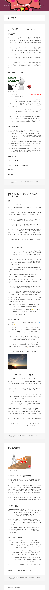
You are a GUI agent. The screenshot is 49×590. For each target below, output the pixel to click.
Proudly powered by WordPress (14, 587)
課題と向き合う (33, 577)
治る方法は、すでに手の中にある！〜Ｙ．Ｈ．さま (21, 570)
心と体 (37, 181)
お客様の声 (23, 435)
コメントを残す (11, 182)
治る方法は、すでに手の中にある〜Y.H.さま (22, 195)
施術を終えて (31, 435)
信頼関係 (31, 181)
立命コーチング (12, 157)
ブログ (22, 181)
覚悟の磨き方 (11, 174)
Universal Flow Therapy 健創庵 (17, 5)
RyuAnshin (17, 181)
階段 (39, 577)
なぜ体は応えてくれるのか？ (21, 29)
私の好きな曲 (11, 304)
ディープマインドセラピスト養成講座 (18, 165)
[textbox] (24, 158)
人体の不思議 (26, 181)
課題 (36, 435)
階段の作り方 (11, 170)
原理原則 (22, 577)
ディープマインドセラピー (15, 160)
